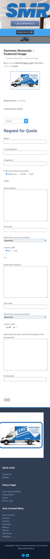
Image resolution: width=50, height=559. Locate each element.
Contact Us (7, 474)
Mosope (9, 63)
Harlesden (6, 524)
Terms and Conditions (11, 491)
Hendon (5, 521)
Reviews (5, 477)
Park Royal (6, 533)
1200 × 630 (8, 66)
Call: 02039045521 (25, 23)
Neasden (6, 518)
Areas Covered (8, 515)
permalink (21, 100)
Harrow (5, 530)
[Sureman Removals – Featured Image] (25, 90)
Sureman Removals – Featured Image (21, 58)
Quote (5, 497)
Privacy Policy (8, 494)
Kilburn (5, 527)
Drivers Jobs (7, 500)
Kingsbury (6, 536)
